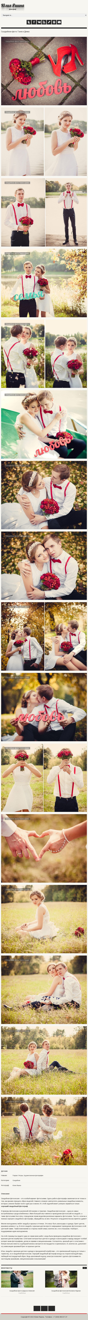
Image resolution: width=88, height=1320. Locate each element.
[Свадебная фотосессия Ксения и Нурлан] (66, 1277)
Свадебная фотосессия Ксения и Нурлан (66, 1291)
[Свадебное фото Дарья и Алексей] (22, 1277)
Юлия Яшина (12, 5)
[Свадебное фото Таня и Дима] (44, 38)
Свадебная (16, 1180)
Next (86, 1268)
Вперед (51, 1308)
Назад (37, 1308)
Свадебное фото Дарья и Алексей (22, 1291)
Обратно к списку (44, 1308)
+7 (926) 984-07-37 (60, 1317)
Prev (84, 1268)
